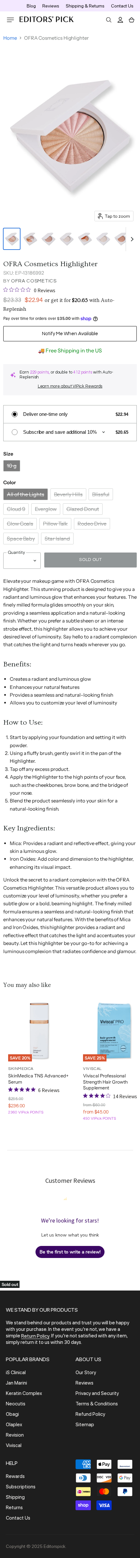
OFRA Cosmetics (34, 281)
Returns (14, 1507)
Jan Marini (16, 1383)
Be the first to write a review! (70, 1252)
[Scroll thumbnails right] (131, 239)
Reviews (50, 5)
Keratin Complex (24, 1393)
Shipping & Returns (85, 5)
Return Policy (35, 1336)
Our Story (86, 1372)
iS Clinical (16, 1372)
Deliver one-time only (45, 414)
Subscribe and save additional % (60, 432)
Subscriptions (20, 1487)
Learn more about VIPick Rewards (70, 386)
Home (10, 38)
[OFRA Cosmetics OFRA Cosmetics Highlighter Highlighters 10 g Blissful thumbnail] (48, 238)
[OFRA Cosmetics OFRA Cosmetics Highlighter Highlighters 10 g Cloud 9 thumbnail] (66, 238)
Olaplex (14, 1425)
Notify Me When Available (70, 333)
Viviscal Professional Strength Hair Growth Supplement (105, 1082)
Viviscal (13, 1445)
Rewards (15, 1476)
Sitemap (85, 1425)
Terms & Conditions (97, 1404)
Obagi (12, 1414)
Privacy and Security (97, 1393)
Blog (31, 5)
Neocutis (15, 1404)
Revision (15, 1435)
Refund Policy (90, 1414)
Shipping (15, 1497)
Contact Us (122, 5)
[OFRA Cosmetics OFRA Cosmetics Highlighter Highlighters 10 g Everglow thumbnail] (85, 238)
